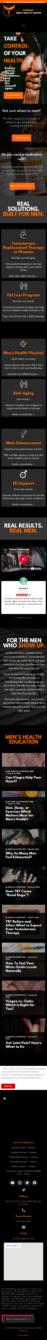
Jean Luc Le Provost (17, 849)
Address (23, 1196)
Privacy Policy (23, 1335)
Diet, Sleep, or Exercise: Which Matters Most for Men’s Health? (19, 813)
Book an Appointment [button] (16, 1319)
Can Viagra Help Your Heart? (23, 779)
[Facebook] (35, 1183)
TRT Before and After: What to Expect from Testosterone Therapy (23, 927)
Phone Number (24, 1216)
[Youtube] (12, 1183)
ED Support (23, 483)
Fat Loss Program (23, 295)
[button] (23, 25)
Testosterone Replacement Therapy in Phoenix (23, 248)
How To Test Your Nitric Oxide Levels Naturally (21, 967)
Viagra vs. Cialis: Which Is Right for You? (20, 1005)
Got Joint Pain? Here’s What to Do (23, 1045)
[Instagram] (20, 1183)
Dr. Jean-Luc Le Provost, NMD (20, 771)
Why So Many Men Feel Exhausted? (21, 855)
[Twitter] (27, 1183)
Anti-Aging (23, 393)
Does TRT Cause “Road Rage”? (18, 893)
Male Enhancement (23, 443)
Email (24, 1233)
